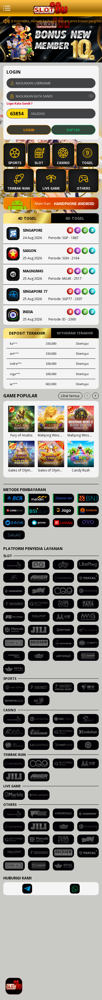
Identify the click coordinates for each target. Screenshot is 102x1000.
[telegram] (27, 889)
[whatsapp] (75, 889)
